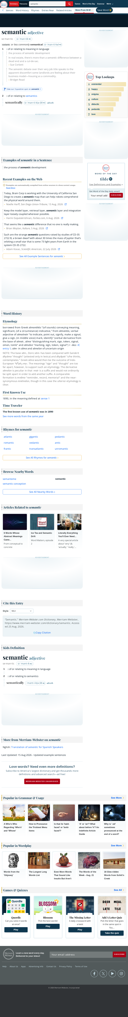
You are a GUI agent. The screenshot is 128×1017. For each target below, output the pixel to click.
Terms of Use (81, 966)
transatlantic (36, 448)
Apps (23, 966)
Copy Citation (43, 632)
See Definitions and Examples (105, 184)
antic (57, 442)
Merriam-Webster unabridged (42, 781)
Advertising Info (36, 966)
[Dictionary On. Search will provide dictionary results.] (19, 4)
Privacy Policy (66, 966)
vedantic (34, 442)
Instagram (121, 973)
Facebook (94, 973)
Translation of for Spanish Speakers (37, 747)
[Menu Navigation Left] (3, 10)
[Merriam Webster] (106, 168)
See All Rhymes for (41, 457)
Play (16, 929)
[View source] (65, 204)
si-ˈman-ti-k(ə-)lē (33, 102)
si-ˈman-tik (22, 38)
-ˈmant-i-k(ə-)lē (34, 683)
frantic (7, 448)
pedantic (60, 436)
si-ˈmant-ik (24, 663)
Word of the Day (88, 4)
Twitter (103, 973)
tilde (104, 178)
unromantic (61, 448)
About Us (14, 966)
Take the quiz (112, 933)
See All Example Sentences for (41, 256)
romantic (9, 442)
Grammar (100, 4)
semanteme (9, 479)
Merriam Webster (8, 954)
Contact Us (51, 966)
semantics (31, 95)
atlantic (8, 436)
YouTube (112, 973)
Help (4, 966)
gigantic (33, 436)
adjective (36, 32)
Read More (10, 188)
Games (77, 4)
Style (5, 611)
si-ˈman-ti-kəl (52, 44)
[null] (110, 179)
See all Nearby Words (41, 491)
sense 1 (45, 398)
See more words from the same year (23, 416)
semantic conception (14, 483)
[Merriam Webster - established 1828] (4, 3)
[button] (110, 4)
